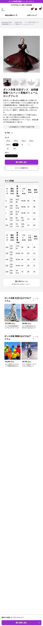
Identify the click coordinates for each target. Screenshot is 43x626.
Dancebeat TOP (7, 22)
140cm (24, 141)
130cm (16, 141)
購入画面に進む (21, 162)
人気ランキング (32, 15)
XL (8, 148)
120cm (8, 141)
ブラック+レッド (11, 156)
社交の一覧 (18, 22)
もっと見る (35, 299)
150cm (31, 141)
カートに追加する (21, 168)
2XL (14, 148)
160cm (8, 145)
